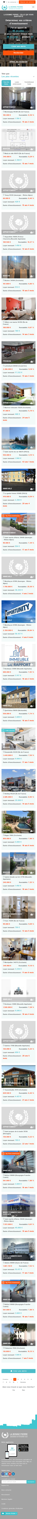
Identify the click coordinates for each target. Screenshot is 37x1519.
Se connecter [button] (12, 2)
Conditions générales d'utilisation (12, 1508)
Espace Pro (5, 1485)
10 (13, 1382)
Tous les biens (6, 83)
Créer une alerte (18, 46)
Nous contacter (6, 1490)
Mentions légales (6, 1499)
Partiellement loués (29, 83)
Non (23, 1390)
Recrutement (5, 1495)
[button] (18, 61)
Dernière (23, 1382)
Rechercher (18, 53)
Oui (13, 1390)
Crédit (3, 1504)
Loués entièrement (17, 83)
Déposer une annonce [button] (27, 2)
